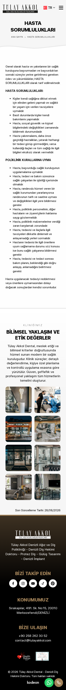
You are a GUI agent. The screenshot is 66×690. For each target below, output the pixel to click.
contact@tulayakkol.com (33, 640)
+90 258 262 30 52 (33, 636)
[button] (49, 7)
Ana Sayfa (17, 37)
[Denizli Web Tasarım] (33, 682)
